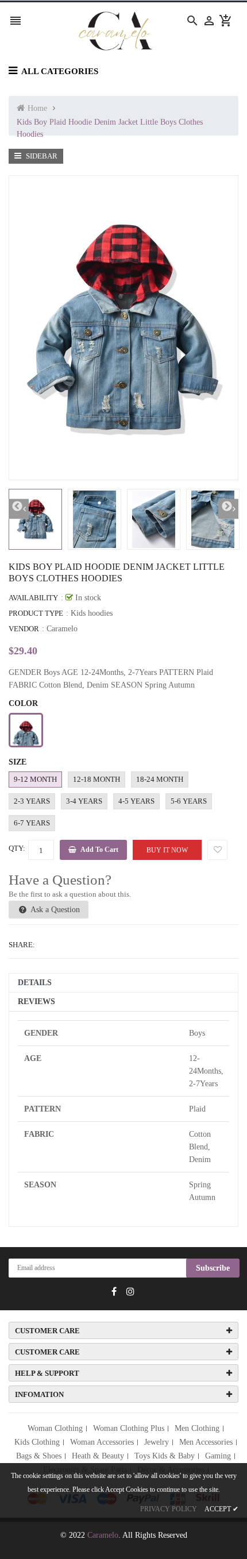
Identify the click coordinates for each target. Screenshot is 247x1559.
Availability (33, 597)
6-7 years (32, 823)
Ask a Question (54, 909)
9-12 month (35, 779)
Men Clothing (197, 1428)
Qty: (17, 848)
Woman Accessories (102, 1442)
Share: (22, 944)
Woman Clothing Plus (128, 1428)
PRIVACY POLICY (168, 1509)
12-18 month (96, 779)
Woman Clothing (55, 1428)
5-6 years (189, 801)
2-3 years (32, 801)
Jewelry (156, 1442)
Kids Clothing (37, 1442)
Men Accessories (206, 1442)
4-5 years (136, 801)
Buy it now (167, 850)
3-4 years (84, 801)
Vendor (24, 628)
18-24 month (159, 779)
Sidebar (40, 156)
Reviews (36, 1001)
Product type (36, 613)
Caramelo (62, 628)
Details (35, 982)
